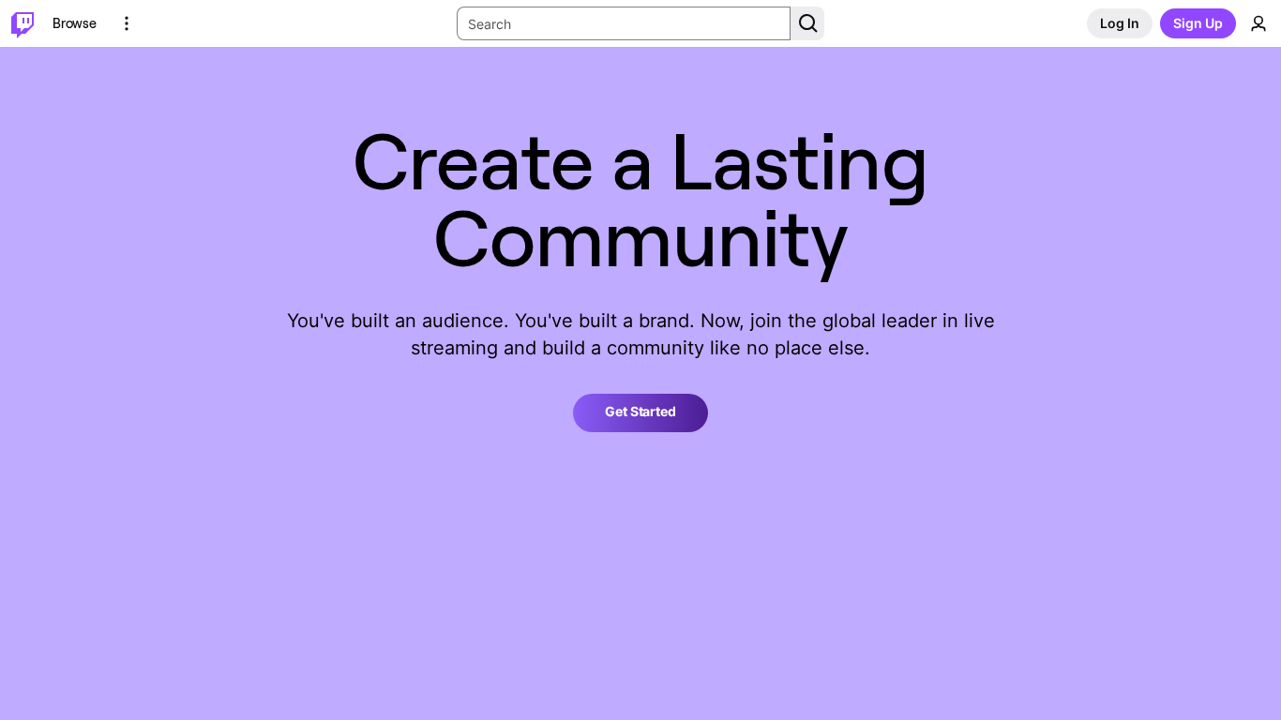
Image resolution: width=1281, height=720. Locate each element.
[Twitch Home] (22, 23)
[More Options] (127, 23)
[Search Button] (807, 23)
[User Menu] (1258, 23)
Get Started (640, 411)
